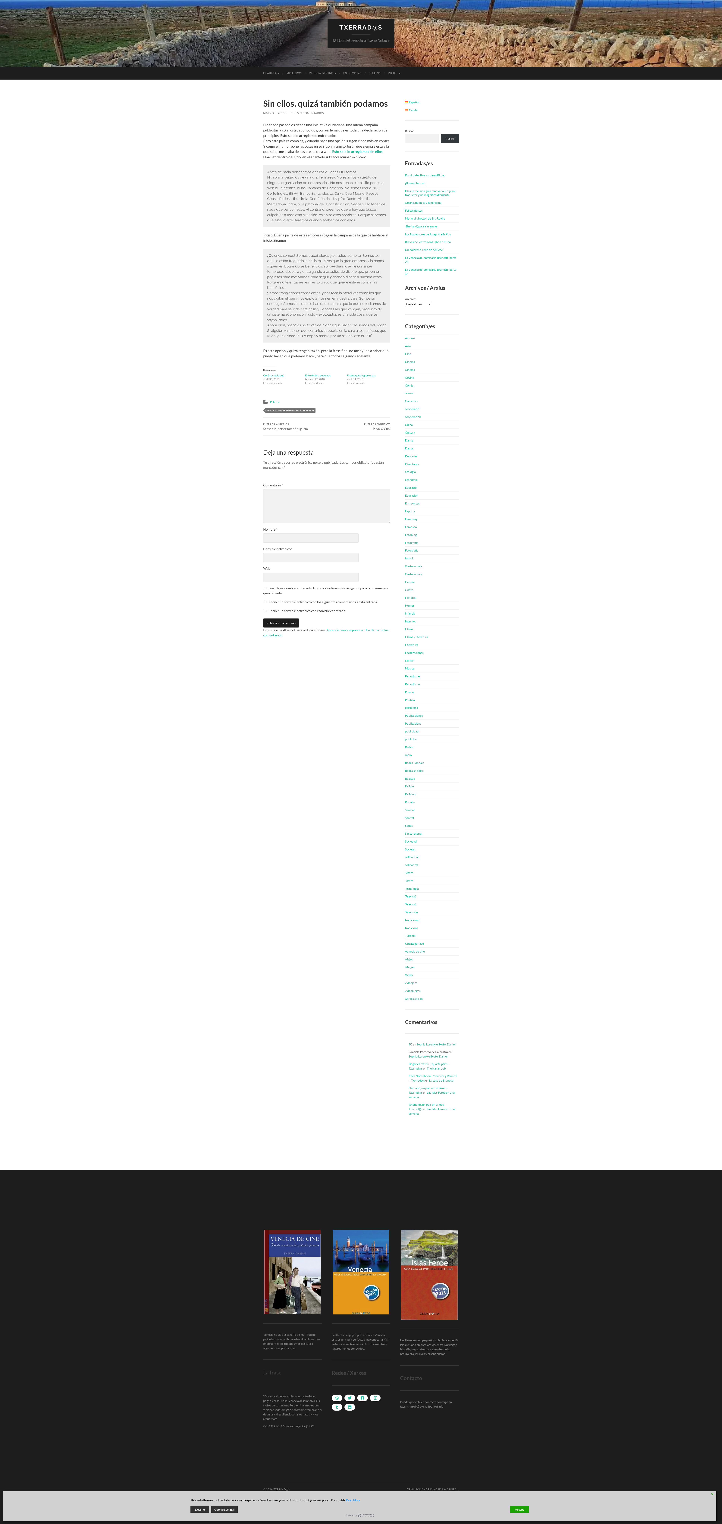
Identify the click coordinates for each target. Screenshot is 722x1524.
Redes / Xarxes (414, 762)
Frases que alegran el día (361, 375)
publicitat (411, 739)
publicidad (412, 731)
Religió (409, 786)
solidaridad (412, 857)
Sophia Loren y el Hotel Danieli (436, 1044)
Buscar (409, 131)
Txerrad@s (361, 27)
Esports (410, 511)
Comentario (273, 485)
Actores (410, 338)
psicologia (411, 707)
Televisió (410, 896)
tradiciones (412, 920)
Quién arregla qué (273, 375)
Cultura (410, 432)
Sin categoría (413, 833)
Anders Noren (432, 1489)
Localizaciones (414, 652)
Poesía (409, 692)
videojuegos (413, 990)
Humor (409, 605)
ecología (410, 471)
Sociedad (411, 841)
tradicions (411, 928)
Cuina (409, 424)
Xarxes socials (414, 998)
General (410, 582)
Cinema (410, 361)
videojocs (411, 983)
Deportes (411, 456)
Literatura (411, 645)
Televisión (411, 912)
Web (266, 568)
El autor (269, 73)
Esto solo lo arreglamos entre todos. (290, 410)
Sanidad (410, 810)
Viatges (410, 967)
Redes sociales (414, 770)
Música (409, 668)
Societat (410, 849)
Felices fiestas (414, 210)
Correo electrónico (278, 549)
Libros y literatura (416, 637)
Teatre (409, 872)
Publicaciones (414, 715)
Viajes (392, 73)
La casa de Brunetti (441, 1080)
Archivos (410, 299)
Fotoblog (411, 534)
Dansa (409, 440)
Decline (200, 1509)
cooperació (412, 409)
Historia (410, 597)
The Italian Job (436, 1068)
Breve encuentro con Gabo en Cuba (428, 242)
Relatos (375, 73)
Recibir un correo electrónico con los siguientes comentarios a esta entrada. (323, 602)
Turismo (410, 935)
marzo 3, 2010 (274, 113)
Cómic (409, 385)
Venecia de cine (321, 73)
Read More (353, 1500)
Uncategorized (414, 943)
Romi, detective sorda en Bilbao (425, 175)
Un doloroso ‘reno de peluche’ (424, 249)
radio (408, 755)
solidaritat (411, 865)
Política (274, 402)
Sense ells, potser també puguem (285, 427)
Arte (408, 346)
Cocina (409, 377)
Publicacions (413, 723)
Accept (519, 1509)
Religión (410, 794)
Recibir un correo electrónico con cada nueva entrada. (307, 611)
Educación (411, 495)
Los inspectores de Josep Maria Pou (428, 234)
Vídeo (409, 975)
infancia (410, 613)
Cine (408, 354)
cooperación (413, 417)
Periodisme (412, 676)
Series (409, 825)
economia (411, 479)
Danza (409, 448)
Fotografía (411, 542)
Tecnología (412, 888)
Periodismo (412, 684)
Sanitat (409, 818)
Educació (411, 487)
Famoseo (411, 527)
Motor (409, 660)
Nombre (270, 529)
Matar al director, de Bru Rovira (425, 218)
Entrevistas (352, 73)
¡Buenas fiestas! (415, 183)
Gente (409, 589)
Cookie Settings (224, 1509)
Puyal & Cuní (377, 427)
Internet (410, 621)
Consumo (411, 401)
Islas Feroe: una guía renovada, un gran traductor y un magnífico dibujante (430, 193)
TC (291, 113)
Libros (409, 629)
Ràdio (409, 747)
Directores (412, 464)
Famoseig (411, 519)
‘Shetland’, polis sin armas (421, 226)
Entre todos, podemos (318, 375)
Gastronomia (413, 566)
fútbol (409, 558)
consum (410, 393)
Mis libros (294, 73)
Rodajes (410, 802)
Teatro (409, 880)
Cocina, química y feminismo (423, 202)
